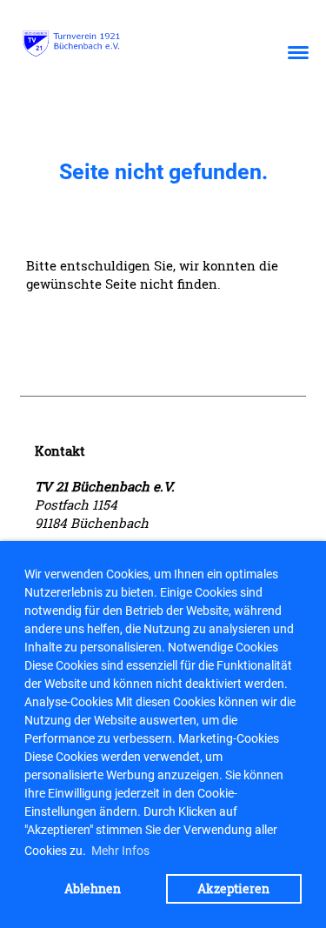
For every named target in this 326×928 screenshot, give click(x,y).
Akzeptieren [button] (233, 889)
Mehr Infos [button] (120, 851)
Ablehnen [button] (92, 889)
